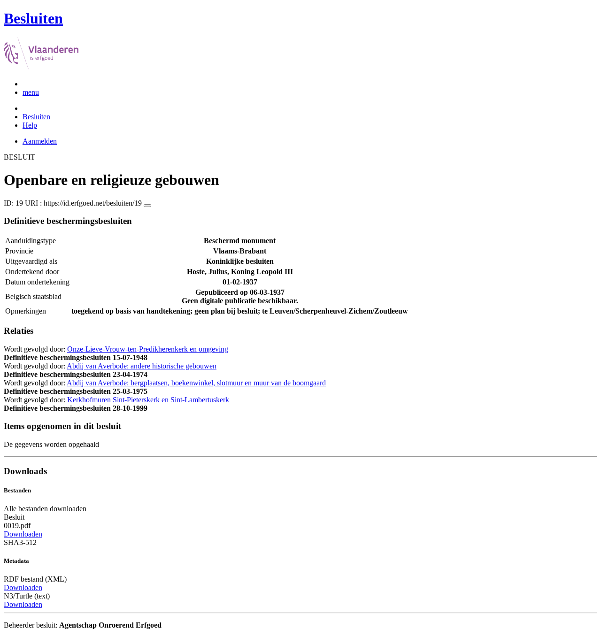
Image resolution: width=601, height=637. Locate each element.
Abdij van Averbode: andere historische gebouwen (141, 366)
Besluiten (36, 117)
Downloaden (23, 534)
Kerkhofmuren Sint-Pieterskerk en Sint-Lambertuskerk (148, 400)
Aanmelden (40, 141)
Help (30, 125)
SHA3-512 (20, 542)
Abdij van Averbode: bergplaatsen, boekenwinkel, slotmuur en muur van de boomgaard (196, 383)
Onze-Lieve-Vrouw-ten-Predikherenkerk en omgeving (147, 349)
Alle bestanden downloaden (45, 509)
